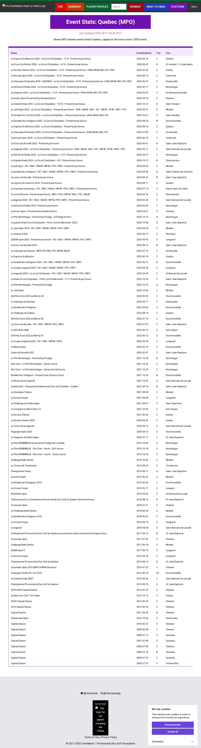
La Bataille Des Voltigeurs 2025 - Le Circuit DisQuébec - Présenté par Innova (49, 121)
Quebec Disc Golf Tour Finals (25, 595)
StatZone (178, 6)
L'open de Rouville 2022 (22, 352)
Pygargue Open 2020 (21, 431)
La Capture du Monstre (22, 256)
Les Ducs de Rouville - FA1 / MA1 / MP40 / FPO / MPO (37, 324)
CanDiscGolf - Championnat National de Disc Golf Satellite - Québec (45, 386)
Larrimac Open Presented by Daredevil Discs (33, 98)
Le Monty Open (18, 347)
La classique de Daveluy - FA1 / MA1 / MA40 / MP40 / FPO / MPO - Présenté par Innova (54, 188)
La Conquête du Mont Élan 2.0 (26, 409)
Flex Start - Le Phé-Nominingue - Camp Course (34, 364)
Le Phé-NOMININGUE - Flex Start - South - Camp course (38, 454)
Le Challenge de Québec (23, 313)
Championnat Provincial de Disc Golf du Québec (35, 561)
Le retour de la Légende (22, 426)
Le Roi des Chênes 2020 (23, 420)
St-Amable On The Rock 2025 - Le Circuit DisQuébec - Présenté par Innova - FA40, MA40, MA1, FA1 (60, 115)
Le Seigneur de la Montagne (25, 437)
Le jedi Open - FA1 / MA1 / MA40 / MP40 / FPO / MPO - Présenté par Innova (48, 166)
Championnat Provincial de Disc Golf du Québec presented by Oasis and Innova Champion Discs (59, 533)
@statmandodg (111, 693)
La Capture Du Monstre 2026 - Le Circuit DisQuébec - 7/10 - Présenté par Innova (51, 58)
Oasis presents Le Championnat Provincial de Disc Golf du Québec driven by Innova (52, 499)
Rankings (74, 6)
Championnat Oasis (21, 471)
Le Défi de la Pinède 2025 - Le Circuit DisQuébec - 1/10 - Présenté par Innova (49, 155)
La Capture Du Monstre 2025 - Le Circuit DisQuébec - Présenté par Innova (47, 126)
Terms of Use (91, 737)
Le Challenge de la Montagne (25, 403)
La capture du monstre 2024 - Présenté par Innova (36, 183)
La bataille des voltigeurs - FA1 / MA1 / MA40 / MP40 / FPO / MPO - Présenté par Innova (54, 171)
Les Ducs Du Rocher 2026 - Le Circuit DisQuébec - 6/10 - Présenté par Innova (49, 64)
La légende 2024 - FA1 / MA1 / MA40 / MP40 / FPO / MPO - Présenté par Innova (50, 200)
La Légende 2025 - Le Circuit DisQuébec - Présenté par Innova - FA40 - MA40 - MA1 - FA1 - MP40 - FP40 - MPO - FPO (68, 149)
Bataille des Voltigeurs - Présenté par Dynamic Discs (37, 375)
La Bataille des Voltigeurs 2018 (26, 516)
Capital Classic (18, 612)
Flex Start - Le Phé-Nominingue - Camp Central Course (38, 369)
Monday (135, 6)
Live (60, 6)
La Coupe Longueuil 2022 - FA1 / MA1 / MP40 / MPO (36, 341)
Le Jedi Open (17, 290)
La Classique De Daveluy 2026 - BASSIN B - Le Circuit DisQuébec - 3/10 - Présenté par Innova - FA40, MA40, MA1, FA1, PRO (71, 81)
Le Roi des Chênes (20, 414)
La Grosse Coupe (19, 398)
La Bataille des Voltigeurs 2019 (26, 482)
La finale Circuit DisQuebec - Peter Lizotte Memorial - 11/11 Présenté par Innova (51, 279)
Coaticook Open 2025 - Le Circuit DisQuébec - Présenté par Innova (44, 138)
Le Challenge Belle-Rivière (24, 511)
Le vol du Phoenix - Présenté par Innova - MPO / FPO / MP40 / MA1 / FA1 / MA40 (50, 194)
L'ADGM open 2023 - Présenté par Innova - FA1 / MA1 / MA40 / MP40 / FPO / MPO (51, 239)
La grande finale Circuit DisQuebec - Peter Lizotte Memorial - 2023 (44, 222)
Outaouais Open (19, 505)
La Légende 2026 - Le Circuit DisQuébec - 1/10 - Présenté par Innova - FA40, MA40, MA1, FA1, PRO (59, 92)
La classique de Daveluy (23, 301)
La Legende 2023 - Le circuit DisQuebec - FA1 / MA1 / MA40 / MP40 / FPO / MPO (50, 273)
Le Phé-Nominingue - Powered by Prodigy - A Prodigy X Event (41, 217)
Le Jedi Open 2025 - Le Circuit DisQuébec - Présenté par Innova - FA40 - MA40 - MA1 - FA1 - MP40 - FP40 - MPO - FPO (68, 109)
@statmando (91, 693)
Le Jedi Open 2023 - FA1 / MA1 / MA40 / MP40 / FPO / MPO (40, 228)
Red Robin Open (19, 494)
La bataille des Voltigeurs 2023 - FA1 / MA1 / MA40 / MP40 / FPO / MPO (46, 262)
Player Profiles (98, 6)
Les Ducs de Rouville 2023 (24, 245)
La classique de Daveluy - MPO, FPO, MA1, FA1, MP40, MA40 (40, 251)
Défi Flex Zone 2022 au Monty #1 (27, 335)
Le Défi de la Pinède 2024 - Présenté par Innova (34, 205)
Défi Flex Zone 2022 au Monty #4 (27, 296)
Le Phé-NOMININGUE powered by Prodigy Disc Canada (37, 443)
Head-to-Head (156, 6)
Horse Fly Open (18, 477)
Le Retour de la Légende (23, 381)
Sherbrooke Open (19, 618)
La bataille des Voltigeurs (23, 307)
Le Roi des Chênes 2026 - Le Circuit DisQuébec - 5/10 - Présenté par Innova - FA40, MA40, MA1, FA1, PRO (63, 70)
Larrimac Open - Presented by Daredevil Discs (34, 211)
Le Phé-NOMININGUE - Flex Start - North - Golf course (37, 448)
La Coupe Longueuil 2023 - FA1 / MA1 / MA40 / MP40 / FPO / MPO (43, 268)
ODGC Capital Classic (21, 601)
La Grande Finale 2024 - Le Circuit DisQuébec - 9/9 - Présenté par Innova (47, 160)
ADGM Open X (18, 550)
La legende (16, 528)
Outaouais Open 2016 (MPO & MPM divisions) (34, 567)
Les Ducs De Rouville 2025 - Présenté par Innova (35, 143)
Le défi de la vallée (20, 330)
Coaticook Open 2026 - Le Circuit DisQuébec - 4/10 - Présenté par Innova (47, 75)
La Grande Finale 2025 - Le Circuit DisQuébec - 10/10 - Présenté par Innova (48, 104)
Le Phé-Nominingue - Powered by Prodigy (31, 285)
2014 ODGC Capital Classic (24, 590)
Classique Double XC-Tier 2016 (26, 573)
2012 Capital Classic (21, 607)
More (194, 6)
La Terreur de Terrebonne (24, 465)
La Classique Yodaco (21, 392)
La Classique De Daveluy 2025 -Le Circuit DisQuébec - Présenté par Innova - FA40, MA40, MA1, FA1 (59, 132)
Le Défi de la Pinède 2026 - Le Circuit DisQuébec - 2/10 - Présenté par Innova (49, 87)
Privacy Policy (109, 737)
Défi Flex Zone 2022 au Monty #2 (27, 318)
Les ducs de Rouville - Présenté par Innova (32, 177)
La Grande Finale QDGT (22, 578)
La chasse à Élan (19, 234)
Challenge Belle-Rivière (22, 460)
